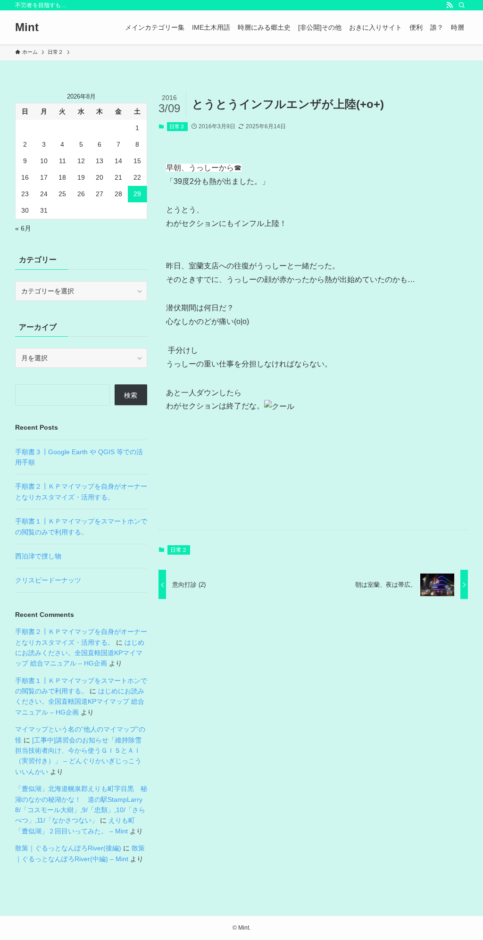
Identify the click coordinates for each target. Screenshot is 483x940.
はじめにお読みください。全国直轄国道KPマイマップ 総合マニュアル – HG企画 (79, 653)
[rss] (449, 5)
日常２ (177, 126)
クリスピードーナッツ (48, 580)
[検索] (462, 5)
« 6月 (23, 228)
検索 (130, 395)
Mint (27, 27)
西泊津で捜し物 (38, 556)
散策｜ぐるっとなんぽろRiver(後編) (68, 848)
